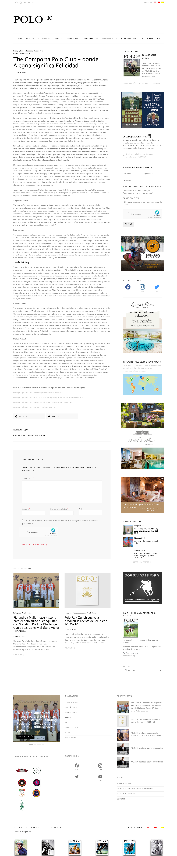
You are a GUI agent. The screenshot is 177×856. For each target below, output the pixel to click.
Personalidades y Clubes (29, 51)
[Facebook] (16, 3)
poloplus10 (33, 435)
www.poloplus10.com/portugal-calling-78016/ (34, 407)
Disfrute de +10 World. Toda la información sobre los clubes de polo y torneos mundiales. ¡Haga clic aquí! (142, 368)
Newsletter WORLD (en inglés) (138, 190)
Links (67, 722)
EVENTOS (58, 38)
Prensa (68, 717)
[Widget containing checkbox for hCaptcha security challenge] (38, 532)
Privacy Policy (71, 738)
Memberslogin (71, 712)
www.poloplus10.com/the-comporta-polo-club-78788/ (38, 392)
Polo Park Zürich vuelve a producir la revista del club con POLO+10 (86, 621)
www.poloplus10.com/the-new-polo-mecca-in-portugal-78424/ (42, 402)
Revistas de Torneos (126, 794)
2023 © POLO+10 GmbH (38, 828)
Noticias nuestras (79, 613)
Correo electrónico (59, 509)
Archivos (126, 666)
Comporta (17, 435)
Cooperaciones (71, 727)
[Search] (33, 3)
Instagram (17, 613)
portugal (43, 435)
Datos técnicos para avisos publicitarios (135, 789)
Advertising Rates (125, 784)
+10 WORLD (89, 38)
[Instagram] (20, 3)
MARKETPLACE (153, 38)
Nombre (26, 509)
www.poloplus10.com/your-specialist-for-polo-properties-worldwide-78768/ (48, 397)
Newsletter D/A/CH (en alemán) (139, 193)
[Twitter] (25, 3)
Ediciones (121, 799)
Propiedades (25, 53)
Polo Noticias (26, 613)
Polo (25, 435)
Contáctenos (147, 2)
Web (81, 509)
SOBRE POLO (72, 38)
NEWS (28, 38)
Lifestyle (42, 38)
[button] (18, 655)
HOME (19, 38)
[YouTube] (29, 3)
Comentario (27, 478)
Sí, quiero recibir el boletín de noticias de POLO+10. (143, 203)
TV (141, 38)
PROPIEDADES (108, 38)
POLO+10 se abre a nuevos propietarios (147, 748)
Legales (68, 733)
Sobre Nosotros (72, 702)
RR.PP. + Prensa (128, 38)
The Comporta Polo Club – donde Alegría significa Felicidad (145, 556)
